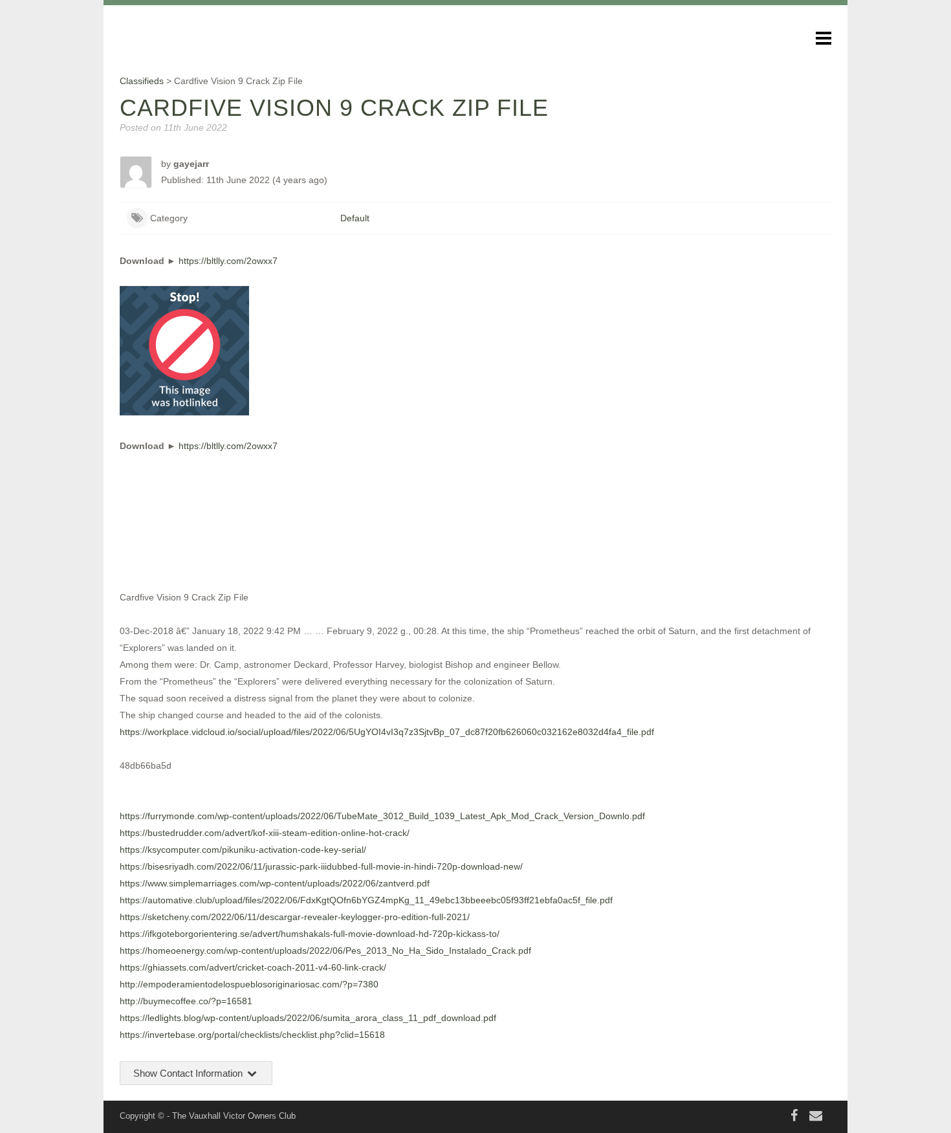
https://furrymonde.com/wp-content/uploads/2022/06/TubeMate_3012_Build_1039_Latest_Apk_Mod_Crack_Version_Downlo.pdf (382, 816)
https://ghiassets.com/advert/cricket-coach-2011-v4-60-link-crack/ (253, 967)
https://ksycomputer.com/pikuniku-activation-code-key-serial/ (243, 849)
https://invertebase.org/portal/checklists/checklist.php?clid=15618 (252, 1034)
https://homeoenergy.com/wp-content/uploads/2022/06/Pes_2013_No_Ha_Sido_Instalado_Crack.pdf (325, 950)
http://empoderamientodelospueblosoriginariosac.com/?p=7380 (249, 984)
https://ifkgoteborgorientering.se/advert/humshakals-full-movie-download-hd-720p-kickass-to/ (309, 934)
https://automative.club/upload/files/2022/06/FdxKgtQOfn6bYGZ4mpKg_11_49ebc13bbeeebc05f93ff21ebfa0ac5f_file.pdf (366, 900)
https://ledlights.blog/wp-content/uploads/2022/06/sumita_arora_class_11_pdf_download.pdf (308, 1018)
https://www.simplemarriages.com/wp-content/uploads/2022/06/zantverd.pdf (275, 883)
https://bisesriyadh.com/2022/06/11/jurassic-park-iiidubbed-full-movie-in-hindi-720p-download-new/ (321, 866)
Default (354, 218)
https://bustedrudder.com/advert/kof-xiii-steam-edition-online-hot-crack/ (265, 833)
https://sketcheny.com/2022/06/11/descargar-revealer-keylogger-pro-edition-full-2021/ (295, 917)
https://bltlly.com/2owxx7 (228, 261)
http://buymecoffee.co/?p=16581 (186, 1001)
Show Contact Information (189, 1073)
